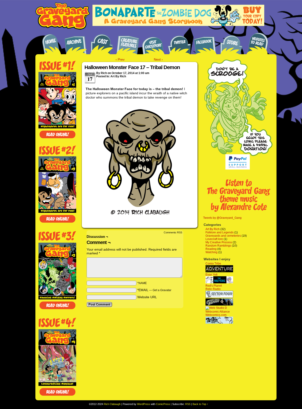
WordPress (143, 404)
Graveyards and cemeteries (223, 235)
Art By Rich (118, 76)
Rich (104, 73)
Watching (212, 252)
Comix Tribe (213, 263)
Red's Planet (214, 285)
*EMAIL (154, 290)
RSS (187, 404)
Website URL (147, 297)
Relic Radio (213, 289)
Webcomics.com (216, 315)
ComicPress (163, 404)
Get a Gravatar (162, 290)
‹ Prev (120, 59)
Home (49, 43)
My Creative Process (219, 242)
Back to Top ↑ (200, 404)
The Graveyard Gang (62, 16)
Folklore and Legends (220, 232)
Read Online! (57, 134)
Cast (101, 43)
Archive (75, 43)
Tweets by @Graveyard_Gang (222, 217)
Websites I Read (257, 43)
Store (231, 43)
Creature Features (127, 43)
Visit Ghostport (153, 43)
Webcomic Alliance (218, 311)
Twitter (179, 43)
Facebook (205, 43)
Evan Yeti (212, 274)
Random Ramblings (218, 245)
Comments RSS (173, 232)
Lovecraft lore (214, 239)
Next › (158, 59)
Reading (211, 249)
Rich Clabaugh (112, 404)
